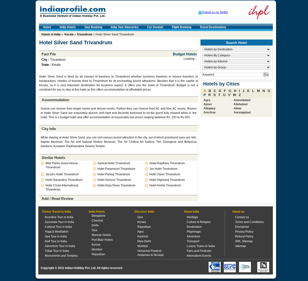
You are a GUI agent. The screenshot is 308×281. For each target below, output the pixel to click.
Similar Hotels (53, 158)
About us (238, 211)
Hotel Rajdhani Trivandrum (167, 163)
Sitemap (240, 246)
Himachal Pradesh (149, 251)
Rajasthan (98, 254)
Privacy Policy (244, 231)
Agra (207, 100)
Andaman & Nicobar (150, 255)
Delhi (95, 225)
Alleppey (210, 108)
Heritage (192, 217)
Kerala (69, 34)
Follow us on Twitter (215, 12)
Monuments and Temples (61, 255)
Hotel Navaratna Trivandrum (64, 180)
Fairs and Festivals (199, 251)
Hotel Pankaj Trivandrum (113, 174)
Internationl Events (199, 255)
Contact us (242, 217)
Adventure (193, 236)
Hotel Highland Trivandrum (167, 180)
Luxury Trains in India (201, 246)
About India (191, 211)
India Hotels (68, 27)
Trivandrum (84, 34)
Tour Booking (93, 27)
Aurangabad (242, 112)
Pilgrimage (194, 231)
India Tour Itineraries (125, 27)
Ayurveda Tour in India (59, 222)
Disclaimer (242, 227)
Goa (94, 230)
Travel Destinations (213, 27)
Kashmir (142, 236)
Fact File (49, 54)
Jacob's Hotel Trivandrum (62, 174)
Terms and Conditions (249, 222)
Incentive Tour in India (59, 217)
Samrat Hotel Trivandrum (113, 163)
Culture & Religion (199, 222)
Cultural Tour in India (58, 227)
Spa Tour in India (56, 236)
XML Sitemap (244, 241)
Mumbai (97, 249)
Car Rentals (155, 27)
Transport (193, 241)
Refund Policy (244, 236)
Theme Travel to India (56, 211)
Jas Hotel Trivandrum (163, 168)
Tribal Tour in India (57, 251)
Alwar (238, 108)
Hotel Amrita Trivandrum (165, 185)
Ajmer (208, 104)
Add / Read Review (57, 198)
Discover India (144, 211)
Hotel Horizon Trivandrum (114, 180)
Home (47, 27)
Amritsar (210, 112)
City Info (49, 129)
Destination (194, 227)
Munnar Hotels (101, 235)
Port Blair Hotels (102, 240)
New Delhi (144, 241)
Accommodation (55, 100)
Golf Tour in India (56, 241)
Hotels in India (51, 34)
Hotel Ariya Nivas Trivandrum (116, 185)
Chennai (97, 220)
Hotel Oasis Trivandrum (164, 174)
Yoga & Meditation (57, 231)
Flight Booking (181, 27)
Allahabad (240, 104)
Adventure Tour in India (60, 246)
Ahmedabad (242, 100)
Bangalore (98, 215)
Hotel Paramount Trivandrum (116, 168)
